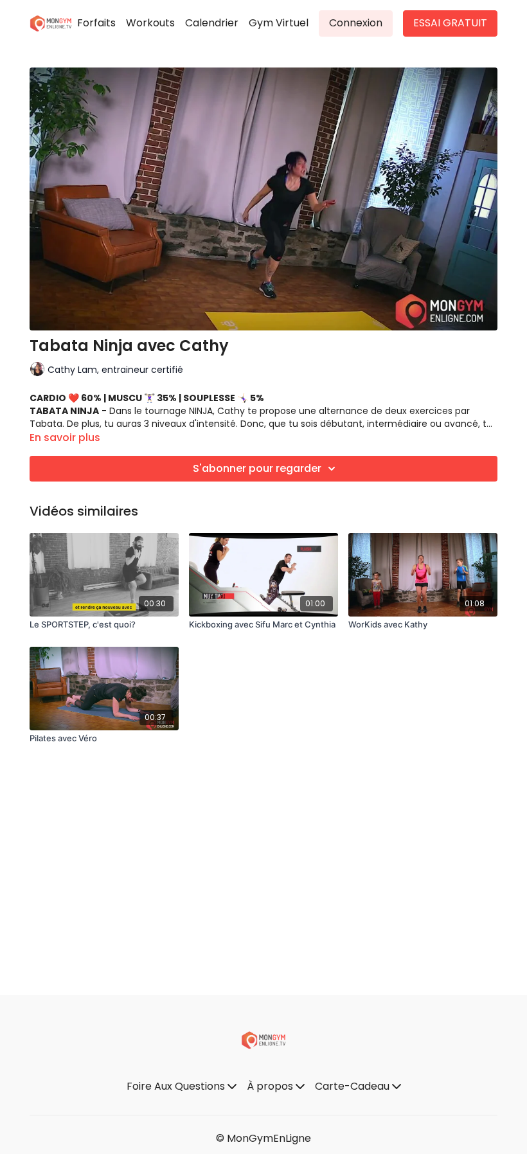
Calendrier (211, 22)
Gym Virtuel (278, 22)
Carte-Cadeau (353, 1086)
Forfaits (96, 22)
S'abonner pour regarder (257, 468)
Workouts (150, 22)
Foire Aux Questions (177, 1086)
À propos (271, 1086)
